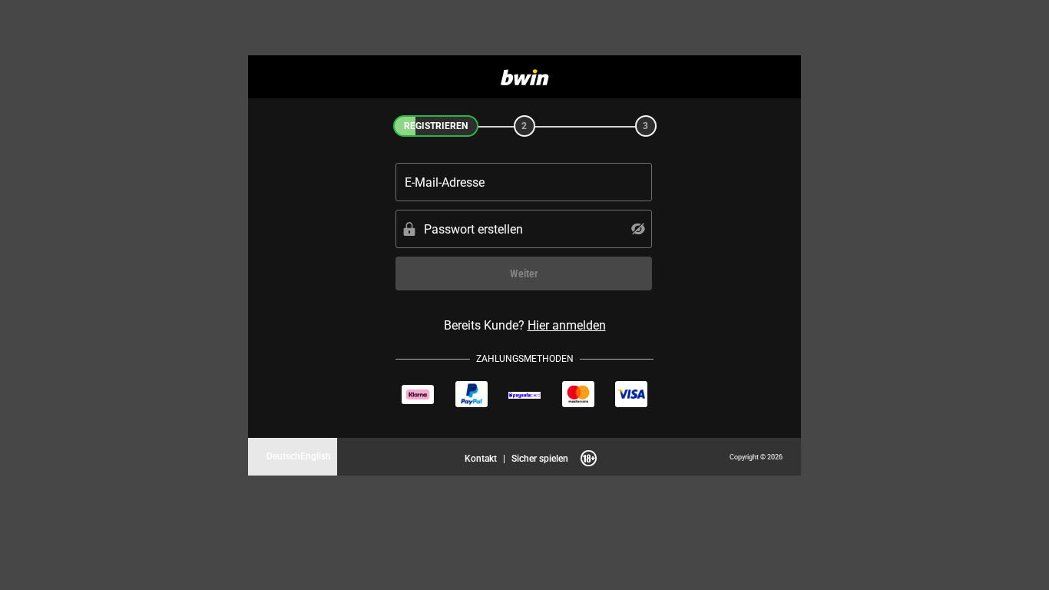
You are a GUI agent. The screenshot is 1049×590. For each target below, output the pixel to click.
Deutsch (283, 456)
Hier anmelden (567, 325)
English (315, 456)
